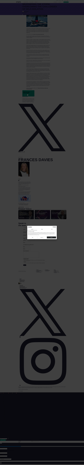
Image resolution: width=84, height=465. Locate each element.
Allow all (51, 237)
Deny (32, 237)
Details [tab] (42, 229)
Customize (41, 237)
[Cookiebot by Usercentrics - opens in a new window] (53, 227)
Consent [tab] (32, 229)
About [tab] (52, 229)
